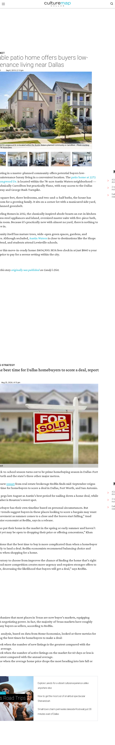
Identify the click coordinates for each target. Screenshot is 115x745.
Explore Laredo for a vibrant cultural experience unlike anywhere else (63, 685)
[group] (18, 159)
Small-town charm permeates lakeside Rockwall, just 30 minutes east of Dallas (64, 711)
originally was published (25, 270)
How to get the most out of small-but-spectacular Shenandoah (61, 698)
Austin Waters (38, 238)
